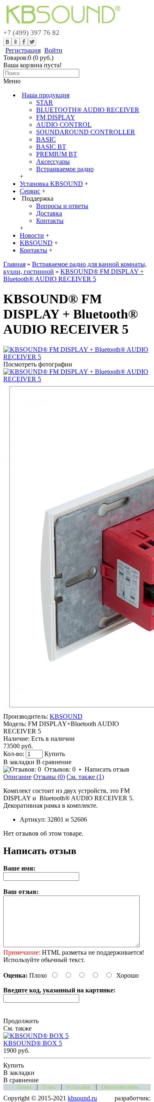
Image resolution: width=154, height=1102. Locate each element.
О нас (48, 1087)
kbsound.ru (82, 1098)
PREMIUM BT (56, 154)
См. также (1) (85, 776)
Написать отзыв (107, 769)
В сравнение (53, 761)
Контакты (50, 220)
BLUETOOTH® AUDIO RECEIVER (87, 109)
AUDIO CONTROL (64, 124)
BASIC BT (51, 146)
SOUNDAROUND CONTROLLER (85, 131)
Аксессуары (53, 161)
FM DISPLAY (55, 117)
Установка (78, 1087)
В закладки (18, 761)
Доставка (49, 213)
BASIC (46, 139)
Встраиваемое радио (65, 168)
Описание (17, 776)
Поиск (24, 1087)
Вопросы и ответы (62, 205)
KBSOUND (66, 716)
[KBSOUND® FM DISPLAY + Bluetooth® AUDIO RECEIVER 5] (77, 356)
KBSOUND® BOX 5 (32, 1043)
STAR (44, 102)
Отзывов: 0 (60, 769)
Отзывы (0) (49, 776)
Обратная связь (120, 1087)
